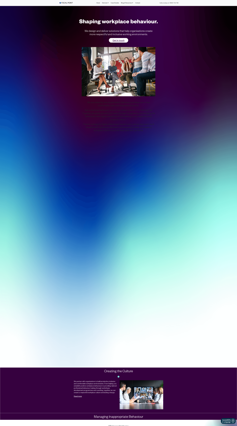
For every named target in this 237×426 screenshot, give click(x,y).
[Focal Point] (66, 3)
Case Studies (115, 3)
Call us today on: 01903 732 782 (169, 3)
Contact (137, 3)
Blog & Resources (126, 3)
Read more (78, 396)
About (98, 3)
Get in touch (119, 40)
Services (105, 3)
